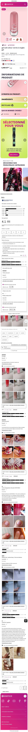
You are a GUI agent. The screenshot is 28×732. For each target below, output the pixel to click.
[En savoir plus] (25, 105)
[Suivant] (24, 140)
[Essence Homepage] (9, 4)
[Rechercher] (24, 4)
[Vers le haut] (25, 696)
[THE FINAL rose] (2, 60)
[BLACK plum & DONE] (3, 60)
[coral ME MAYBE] (8, 60)
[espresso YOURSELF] (5, 60)
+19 (13, 60)
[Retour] (3, 140)
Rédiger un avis (13, 53)
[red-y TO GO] (10, 60)
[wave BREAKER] (11, 60)
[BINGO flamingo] (7, 60)
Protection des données (7, 724)
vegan (5, 45)
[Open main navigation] (2, 4)
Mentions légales (5, 722)
